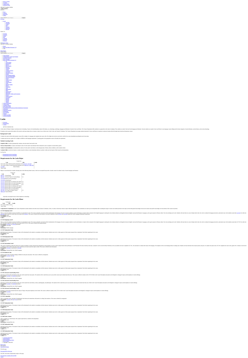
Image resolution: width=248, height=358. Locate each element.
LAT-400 (2, 166)
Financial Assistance (7, 110)
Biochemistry (8, 63)
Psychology (8, 97)
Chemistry (8, 68)
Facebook (8, 23)
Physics (7, 95)
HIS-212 (2, 175)
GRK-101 (26, 165)
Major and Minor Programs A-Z (9, 47)
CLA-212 (3, 187)
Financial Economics (10, 77)
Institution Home (6, 5)
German (7, 81)
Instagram (8, 28)
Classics (7, 69)
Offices (4, 15)
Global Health (8, 82)
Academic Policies (7, 105)
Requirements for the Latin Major (10, 154)
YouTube (7, 22)
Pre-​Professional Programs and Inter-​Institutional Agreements (15, 107)
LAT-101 (25, 163)
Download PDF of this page (6, 351)
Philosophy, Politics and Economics (13, 93)
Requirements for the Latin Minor (10, 155)
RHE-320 (3, 191)
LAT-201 (26, 214)
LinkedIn (7, 27)
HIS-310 (2, 176)
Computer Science (9, 70)
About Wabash (6, 55)
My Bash (2, 19)
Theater (7, 102)
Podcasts (7, 29)
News (4, 12)
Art (6, 61)
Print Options (3, 50)
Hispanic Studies (9, 84)
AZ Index (5, 2)
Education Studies (9, 73)
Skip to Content (6, 1)
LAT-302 (14, 283)
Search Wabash (4, 17)
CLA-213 (3, 188)
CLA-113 (3, 184)
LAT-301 (14, 276)
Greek (7, 83)
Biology (7, 64)
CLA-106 (3, 180)
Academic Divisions (7, 57)
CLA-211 (3, 185)
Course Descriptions (7, 103)
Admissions (5, 109)
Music (7, 90)
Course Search (6, 104)
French (7, 78)
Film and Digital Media (10, 76)
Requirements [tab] (6, 123)
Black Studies (8, 66)
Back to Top (3, 344)
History (7, 85)
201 (16, 299)
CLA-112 (3, 183)
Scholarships (5, 111)
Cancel (2, 356)
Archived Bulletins (7, 116)
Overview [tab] (5, 122)
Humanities (8, 86)
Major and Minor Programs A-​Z (9, 60)
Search (23, 17)
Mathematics (8, 89)
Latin (7, 88)
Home (4, 46)
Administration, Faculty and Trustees (10, 56)
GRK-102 (31, 165)
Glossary (5, 113)
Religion (7, 98)
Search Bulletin (4, 53)
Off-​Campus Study (7, 106)
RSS (7, 25)
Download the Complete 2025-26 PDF (8, 355)
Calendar (5, 13)
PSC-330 (2, 190)
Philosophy (8, 92)
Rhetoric (7, 99)
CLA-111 (3, 181)
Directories (5, 14)
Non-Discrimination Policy (8, 340)
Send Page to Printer (5, 346)
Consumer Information (7, 337)
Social (4, 21)
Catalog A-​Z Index (7, 114)
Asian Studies (8, 62)
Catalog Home (6, 3)
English (7, 74)
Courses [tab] (4, 124)
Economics (8, 71)
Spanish (7, 100)
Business (7, 67)
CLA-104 (3, 178)
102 (13, 255)
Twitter (7, 24)
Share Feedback (6, 338)
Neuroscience (8, 91)
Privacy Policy (6, 341)
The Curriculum (6, 59)
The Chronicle (6, 112)
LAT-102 (29, 163)
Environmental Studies (10, 75)
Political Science (9, 96)
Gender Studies (9, 79)
